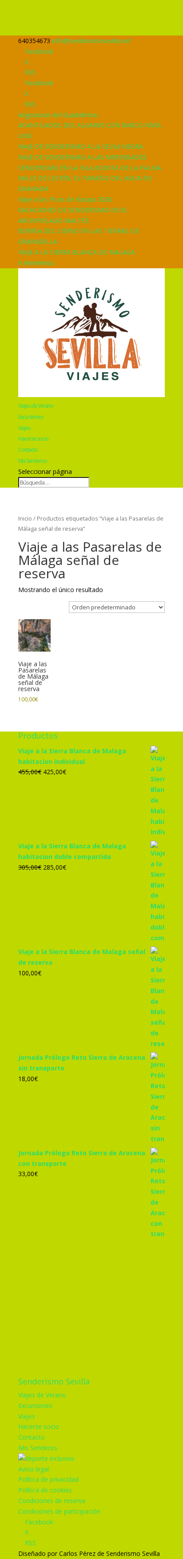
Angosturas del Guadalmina (57, 115)
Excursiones (30, 417)
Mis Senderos (32, 461)
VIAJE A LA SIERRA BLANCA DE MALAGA (76, 252)
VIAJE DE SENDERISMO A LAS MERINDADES (82, 157)
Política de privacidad (48, 1479)
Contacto (28, 449)
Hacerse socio (33, 438)
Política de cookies (45, 1490)
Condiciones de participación (59, 1511)
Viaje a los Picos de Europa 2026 (65, 199)
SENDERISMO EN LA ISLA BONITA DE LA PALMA (89, 167)
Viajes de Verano (35, 406)
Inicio (25, 518)
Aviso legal (33, 1469)
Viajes (24, 428)
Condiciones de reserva (51, 1500)
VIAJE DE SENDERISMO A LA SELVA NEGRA (80, 146)
